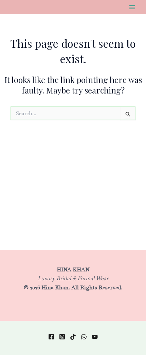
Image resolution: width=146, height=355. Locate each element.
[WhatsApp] (84, 337)
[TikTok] (73, 337)
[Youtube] (95, 337)
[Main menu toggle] (132, 7)
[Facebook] (51, 337)
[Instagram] (62, 337)
